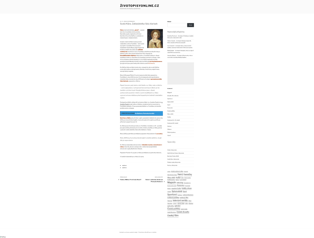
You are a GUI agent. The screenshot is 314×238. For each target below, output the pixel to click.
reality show (187, 188)
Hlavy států (170, 114)
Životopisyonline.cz (139, 6)
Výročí (169, 135)
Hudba (169, 117)
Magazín (169, 92)
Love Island (183, 179)
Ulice (189, 200)
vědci (186, 203)
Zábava (169, 129)
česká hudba (184, 209)
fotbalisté (186, 171)
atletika (168, 171)
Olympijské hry (187, 182)
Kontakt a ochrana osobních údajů (128, 232)
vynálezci (175, 203)
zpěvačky (170, 206)
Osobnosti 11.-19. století (173, 120)
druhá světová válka (177, 171)
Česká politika (171, 111)
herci (180, 174)
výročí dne (180, 203)
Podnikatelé (187, 185)
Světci (124, 165)
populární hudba (176, 188)
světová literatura (188, 195)
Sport (168, 104)
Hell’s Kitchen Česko (172, 174)
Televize (169, 200)
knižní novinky (187, 177)
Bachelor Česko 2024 (173, 156)
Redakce (132, 21)
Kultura (177, 179)
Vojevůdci (169, 203)
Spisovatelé (170, 101)
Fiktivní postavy (171, 132)
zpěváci (177, 206)
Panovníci (170, 108)
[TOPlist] (3, 237)
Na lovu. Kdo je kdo (172, 165)
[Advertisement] (180, 73)
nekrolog (180, 183)
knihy (182, 177)
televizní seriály (180, 200)
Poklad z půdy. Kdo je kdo (173, 162)
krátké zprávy (171, 179)
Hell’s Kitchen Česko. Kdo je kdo (175, 153)
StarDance (180, 195)
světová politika (173, 197)
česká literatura (171, 212)
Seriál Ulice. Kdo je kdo (173, 159)
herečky (188, 174)
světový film (184, 197)
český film (173, 215)
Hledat (169, 21)
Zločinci (169, 126)
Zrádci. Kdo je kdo (172, 150)
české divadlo (183, 212)
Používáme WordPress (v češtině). (148, 232)
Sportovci (169, 98)
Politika (169, 188)
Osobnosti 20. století (172, 123)
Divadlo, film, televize (172, 95)
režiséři (169, 191)
